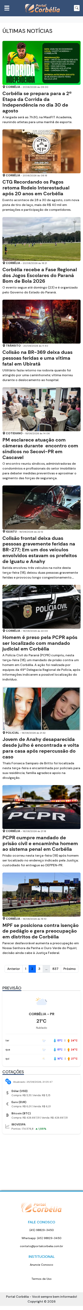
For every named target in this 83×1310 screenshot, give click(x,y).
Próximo (69, 969)
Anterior (13, 969)
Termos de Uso (41, 1279)
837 (55, 969)
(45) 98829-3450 (41, 1230)
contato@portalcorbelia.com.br (41, 1246)
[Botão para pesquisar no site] (77, 8)
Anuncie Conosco (41, 1264)
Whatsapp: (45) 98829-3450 (41, 1238)
